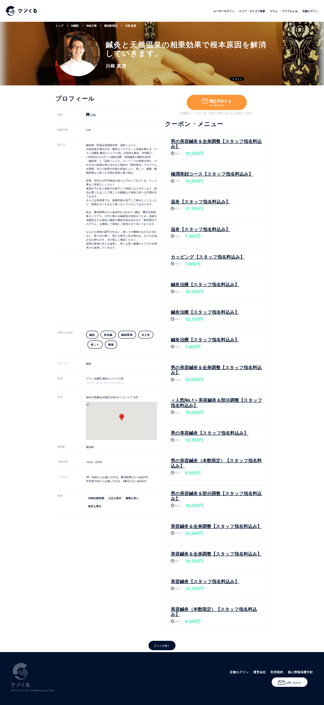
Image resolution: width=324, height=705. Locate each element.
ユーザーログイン (223, 10)
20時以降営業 (96, 498)
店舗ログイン (310, 10)
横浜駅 (90, 447)
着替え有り (132, 498)
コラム (274, 10)
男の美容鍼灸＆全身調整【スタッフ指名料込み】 (216, 143)
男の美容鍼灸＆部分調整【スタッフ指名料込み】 (216, 496)
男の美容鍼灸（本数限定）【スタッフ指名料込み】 (216, 463)
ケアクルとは (290, 10)
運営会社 (259, 672)
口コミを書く (162, 645)
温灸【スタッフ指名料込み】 (200, 201)
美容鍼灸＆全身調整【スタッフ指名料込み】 (216, 526)
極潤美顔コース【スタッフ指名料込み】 (212, 173)
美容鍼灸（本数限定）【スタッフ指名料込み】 (214, 611)
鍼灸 (88, 363)
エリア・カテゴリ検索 (252, 10)
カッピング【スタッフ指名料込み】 (208, 256)
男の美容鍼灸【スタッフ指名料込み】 (209, 432)
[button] (121, 417)
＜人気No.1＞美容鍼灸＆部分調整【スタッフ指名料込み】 (216, 402)
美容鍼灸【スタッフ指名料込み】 (205, 581)
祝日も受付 (94, 506)
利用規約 (277, 672)
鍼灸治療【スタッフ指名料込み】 (205, 284)
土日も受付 (115, 498)
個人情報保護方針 (300, 672)
